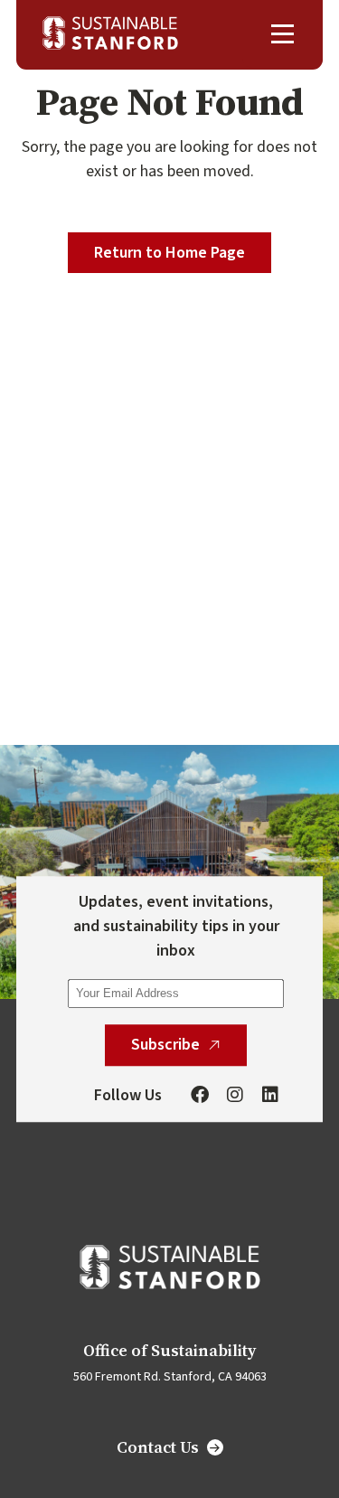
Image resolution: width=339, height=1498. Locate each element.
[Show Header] (282, 34)
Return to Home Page (169, 252)
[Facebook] (199, 1095)
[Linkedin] (270, 1095)
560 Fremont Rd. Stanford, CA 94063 (170, 1377)
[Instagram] (235, 1095)
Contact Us (158, 1447)
